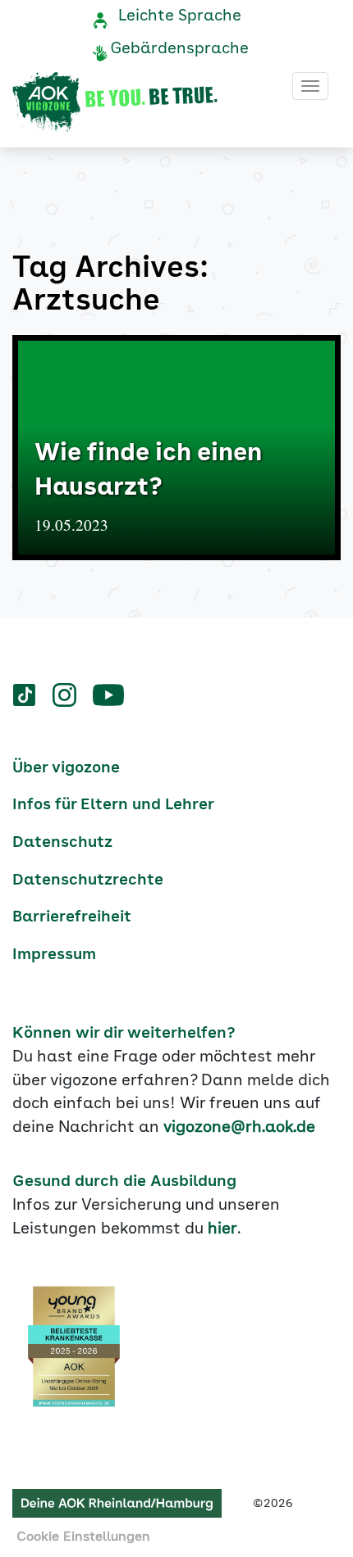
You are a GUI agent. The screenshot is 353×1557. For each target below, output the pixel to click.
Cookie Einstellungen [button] (83, 1537)
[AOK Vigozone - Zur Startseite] (115, 102)
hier (222, 1229)
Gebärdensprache (179, 49)
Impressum (54, 955)
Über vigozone (66, 768)
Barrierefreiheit (71, 917)
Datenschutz (62, 843)
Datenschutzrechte (87, 880)
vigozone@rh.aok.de (239, 1128)
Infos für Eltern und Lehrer (113, 805)
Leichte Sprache (179, 16)
